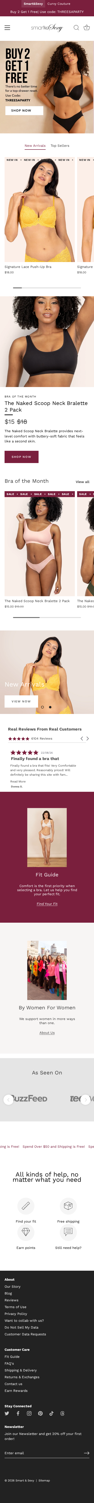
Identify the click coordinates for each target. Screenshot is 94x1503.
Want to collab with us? (24, 1321)
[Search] (76, 28)
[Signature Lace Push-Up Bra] (40, 209)
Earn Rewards (16, 1391)
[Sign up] (86, 1453)
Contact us (13, 1384)
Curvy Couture (58, 3)
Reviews (11, 1300)
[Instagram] (29, 1413)
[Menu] (7, 28)
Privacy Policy (16, 1314)
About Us (47, 1033)
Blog (8, 1293)
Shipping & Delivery (21, 1370)
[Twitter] (7, 1413)
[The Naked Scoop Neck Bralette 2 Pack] (40, 543)
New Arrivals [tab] (35, 146)
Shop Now (21, 457)
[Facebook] (18, 1413)
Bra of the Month (27, 481)
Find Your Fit (47, 904)
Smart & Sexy (25, 1480)
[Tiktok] (51, 1413)
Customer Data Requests (25, 1334)
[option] (47, 88)
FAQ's (9, 1363)
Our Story (13, 1287)
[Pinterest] (40, 1413)
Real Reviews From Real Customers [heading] (45, 729)
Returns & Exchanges (22, 1377)
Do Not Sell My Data (21, 1327)
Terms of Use (15, 1307)
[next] (85, 1100)
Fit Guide (12, 1357)
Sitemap (44, 1480)
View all (82, 482)
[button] (42, 707)
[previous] (8, 1100)
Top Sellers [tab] (60, 146)
